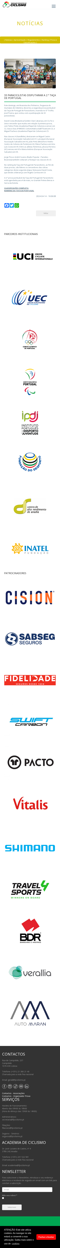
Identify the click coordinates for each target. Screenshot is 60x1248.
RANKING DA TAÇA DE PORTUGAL (19, 190)
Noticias (8, 40)
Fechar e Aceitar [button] (46, 1237)
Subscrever (12, 1207)
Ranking (45, 40)
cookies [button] (15, 1243)
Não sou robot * (9, 1195)
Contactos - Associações (13, 1093)
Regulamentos (34, 40)
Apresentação (20, 40)
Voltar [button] (46, 213)
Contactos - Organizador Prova (16, 1096)
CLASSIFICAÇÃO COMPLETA (16, 188)
